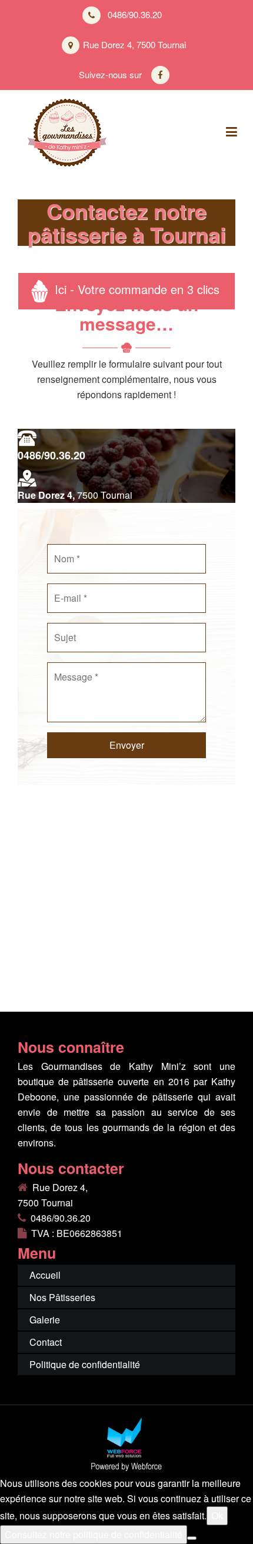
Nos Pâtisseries (62, 1297)
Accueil (45, 1275)
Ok (217, 1515)
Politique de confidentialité (84, 1364)
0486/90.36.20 (51, 455)
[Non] (192, 1538)
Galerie (44, 1319)
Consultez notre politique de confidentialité (93, 1534)
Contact (45, 1342)
